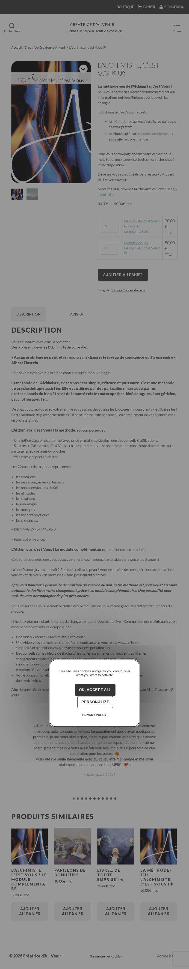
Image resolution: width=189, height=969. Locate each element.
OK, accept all (95, 690)
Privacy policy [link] (94, 715)
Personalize (95, 702)
